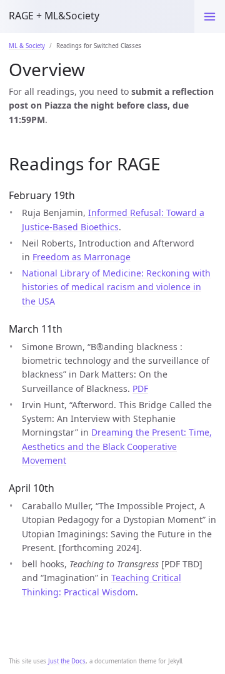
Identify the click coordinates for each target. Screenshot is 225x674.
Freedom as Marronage (81, 257)
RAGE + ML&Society (54, 15)
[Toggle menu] (209, 16)
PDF (140, 388)
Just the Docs (67, 661)
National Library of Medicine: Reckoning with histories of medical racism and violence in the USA (116, 287)
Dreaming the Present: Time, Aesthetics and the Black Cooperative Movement (117, 446)
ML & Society (27, 46)
